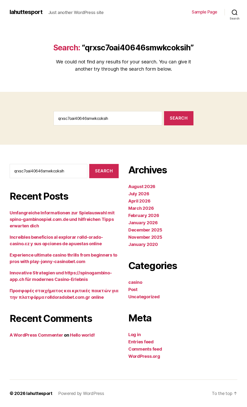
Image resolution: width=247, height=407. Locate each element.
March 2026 (141, 208)
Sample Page (204, 11)
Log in (134, 334)
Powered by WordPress (81, 393)
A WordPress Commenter (36, 335)
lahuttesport (26, 12)
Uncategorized (144, 296)
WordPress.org (144, 356)
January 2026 (143, 222)
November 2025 (145, 237)
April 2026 (139, 201)
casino (135, 282)
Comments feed (145, 349)
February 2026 (143, 215)
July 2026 (138, 193)
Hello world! (82, 335)
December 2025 (145, 229)
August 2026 (141, 186)
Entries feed (141, 341)
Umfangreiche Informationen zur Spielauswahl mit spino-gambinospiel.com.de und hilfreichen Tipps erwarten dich (62, 219)
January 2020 (143, 244)
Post (132, 289)
